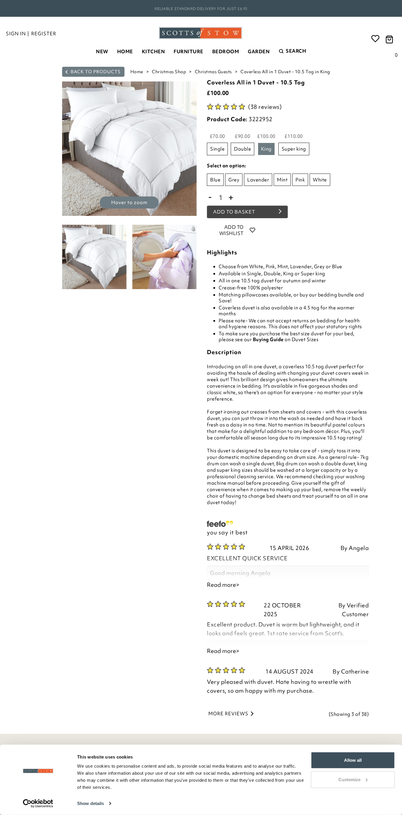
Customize (349, 779)
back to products (95, 72)
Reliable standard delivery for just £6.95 (201, 8)
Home (125, 51)
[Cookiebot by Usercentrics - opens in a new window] (38, 803)
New (102, 51)
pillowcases (255, 294)
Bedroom (225, 51)
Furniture (188, 51)
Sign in (16, 33)
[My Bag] (390, 39)
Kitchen (153, 51)
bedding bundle (336, 294)
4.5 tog (311, 307)
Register (43, 33)
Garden (259, 51)
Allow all (353, 760)
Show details (90, 803)
